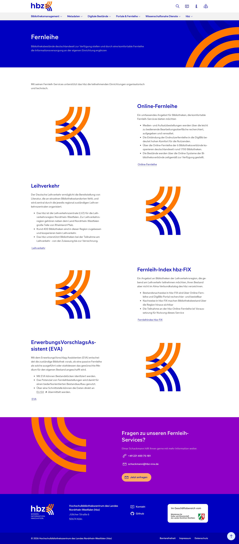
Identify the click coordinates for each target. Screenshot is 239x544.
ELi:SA (40, 392)
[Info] (196, 6)
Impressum (185, 538)
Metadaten (73, 16)
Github (140, 513)
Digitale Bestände (98, 16)
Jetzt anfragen (138, 477)
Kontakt (140, 506)
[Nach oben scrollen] (231, 536)
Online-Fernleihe (147, 164)
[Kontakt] (187, 6)
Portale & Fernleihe (127, 16)
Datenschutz (201, 538)
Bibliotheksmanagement (45, 16)
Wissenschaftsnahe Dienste (162, 16)
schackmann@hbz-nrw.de (143, 464)
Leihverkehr (38, 248)
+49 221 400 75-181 (139, 455)
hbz (188, 16)
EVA (34, 399)
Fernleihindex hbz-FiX (150, 319)
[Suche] (177, 6)
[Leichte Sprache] (206, 6)
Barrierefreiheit (168, 538)
